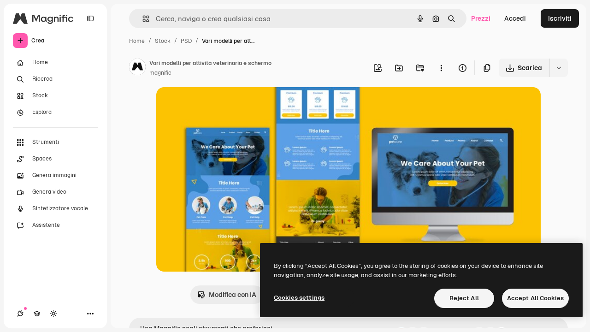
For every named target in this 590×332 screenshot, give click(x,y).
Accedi (515, 18)
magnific (160, 73)
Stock (163, 41)
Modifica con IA (232, 294)
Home (137, 41)
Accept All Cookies (535, 298)
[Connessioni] (20, 313)
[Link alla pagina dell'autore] (137, 68)
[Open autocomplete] (142, 18)
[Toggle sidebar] (90, 18)
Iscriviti (560, 18)
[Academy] (37, 313)
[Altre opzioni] (441, 68)
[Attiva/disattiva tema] (53, 313)
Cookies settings (299, 298)
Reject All (464, 298)
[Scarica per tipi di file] (558, 68)
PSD (186, 41)
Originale (217, 105)
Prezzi (480, 18)
